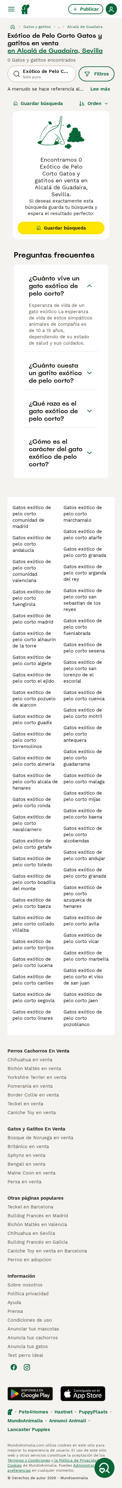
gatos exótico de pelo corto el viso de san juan (83, 977)
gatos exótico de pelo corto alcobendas (83, 834)
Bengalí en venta (26, 1164)
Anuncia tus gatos (28, 1346)
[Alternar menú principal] (11, 9)
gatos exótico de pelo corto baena (83, 814)
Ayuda (14, 1302)
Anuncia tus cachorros (33, 1338)
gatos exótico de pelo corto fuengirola (32, 598)
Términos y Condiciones (29, 1460)
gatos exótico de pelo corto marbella (86, 956)
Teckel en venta (25, 1104)
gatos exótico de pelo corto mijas (83, 796)
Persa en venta (24, 1182)
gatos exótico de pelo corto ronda (32, 802)
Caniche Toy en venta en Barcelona (47, 1251)
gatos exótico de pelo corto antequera (83, 734)
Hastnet (63, 1412)
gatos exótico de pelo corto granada (85, 552)
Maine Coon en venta (31, 1173)
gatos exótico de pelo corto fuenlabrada (83, 627)
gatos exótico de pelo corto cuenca (84, 696)
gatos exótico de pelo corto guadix (32, 719)
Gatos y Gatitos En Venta (36, 1129)
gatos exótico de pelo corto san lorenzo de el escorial (83, 671)
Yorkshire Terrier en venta (37, 1077)
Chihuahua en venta (30, 1060)
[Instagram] (27, 1367)
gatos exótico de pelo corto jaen (83, 997)
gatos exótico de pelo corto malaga (84, 779)
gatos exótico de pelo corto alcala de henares (35, 782)
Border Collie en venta (33, 1095)
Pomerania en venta (30, 1086)
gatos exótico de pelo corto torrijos (33, 945)
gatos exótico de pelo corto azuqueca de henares (83, 897)
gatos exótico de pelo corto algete (32, 660)
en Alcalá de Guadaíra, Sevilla (55, 50)
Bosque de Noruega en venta (40, 1138)
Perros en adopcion (29, 1260)
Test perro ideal (25, 1355)
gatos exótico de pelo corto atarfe (83, 535)
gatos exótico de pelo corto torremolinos (32, 740)
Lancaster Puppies (29, 1429)
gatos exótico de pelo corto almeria (33, 761)
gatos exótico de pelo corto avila (83, 921)
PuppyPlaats (93, 1412)
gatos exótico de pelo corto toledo (32, 862)
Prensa (15, 1311)
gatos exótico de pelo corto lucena (33, 962)
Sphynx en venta (26, 1155)
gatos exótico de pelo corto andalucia (32, 544)
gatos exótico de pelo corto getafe (32, 844)
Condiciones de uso (30, 1320)
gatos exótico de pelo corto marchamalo (83, 514)
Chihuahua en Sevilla (31, 1233)
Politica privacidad (28, 1293)
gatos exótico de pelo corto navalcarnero (32, 823)
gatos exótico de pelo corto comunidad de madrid (32, 517)
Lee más (100, 89)
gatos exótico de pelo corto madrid (33, 619)
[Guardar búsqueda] (104, 1468)
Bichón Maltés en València (37, 1224)
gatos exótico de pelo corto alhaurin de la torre (34, 639)
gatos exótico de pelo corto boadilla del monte (34, 882)
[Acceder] (111, 9)
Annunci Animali (67, 1421)
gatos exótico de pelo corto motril (83, 713)
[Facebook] (14, 1367)
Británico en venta (28, 1146)
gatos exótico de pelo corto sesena (84, 648)
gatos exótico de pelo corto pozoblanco (83, 1018)
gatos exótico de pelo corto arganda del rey (85, 573)
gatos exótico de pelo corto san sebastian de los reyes (83, 600)
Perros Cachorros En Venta (38, 1051)
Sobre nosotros (25, 1285)
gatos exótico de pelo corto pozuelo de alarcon (34, 699)
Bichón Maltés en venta (34, 1068)
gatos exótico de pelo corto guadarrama (83, 758)
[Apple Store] (83, 1393)
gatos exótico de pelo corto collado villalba (33, 924)
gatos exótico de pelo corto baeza (32, 903)
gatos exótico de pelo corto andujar (84, 855)
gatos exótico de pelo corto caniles (33, 980)
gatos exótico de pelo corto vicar (83, 938)
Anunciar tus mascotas (33, 1329)
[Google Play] (30, 1393)
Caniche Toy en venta (32, 1112)
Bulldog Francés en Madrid (38, 1216)
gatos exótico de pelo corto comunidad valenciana (32, 571)
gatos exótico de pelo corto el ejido (33, 678)
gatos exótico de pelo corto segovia (33, 997)
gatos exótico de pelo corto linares (33, 1015)
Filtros (101, 74)
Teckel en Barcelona (30, 1207)
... (59, 27)
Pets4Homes (33, 1412)
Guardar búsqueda (42, 103)
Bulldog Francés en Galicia (38, 1242)
